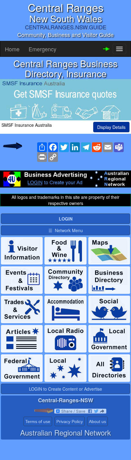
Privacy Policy (69, 421)
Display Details (111, 127)
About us (97, 421)
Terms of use (37, 421)
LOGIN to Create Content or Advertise (65, 389)
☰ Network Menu (65, 230)
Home (12, 49)
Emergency (42, 49)
